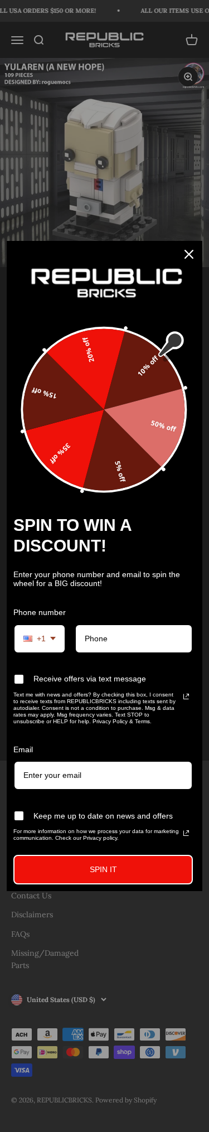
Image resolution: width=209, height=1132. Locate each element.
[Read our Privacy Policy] (186, 696)
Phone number (39, 612)
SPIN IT (103, 869)
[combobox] (39, 639)
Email (23, 749)
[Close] (189, 254)
